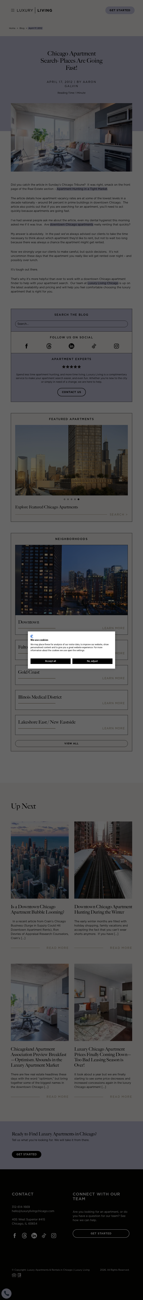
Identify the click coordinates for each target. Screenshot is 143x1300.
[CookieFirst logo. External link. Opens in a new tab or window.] (32, 636)
